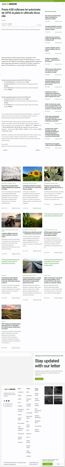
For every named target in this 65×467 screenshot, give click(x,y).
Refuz (58, 464)
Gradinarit (20, 405)
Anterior (5, 150)
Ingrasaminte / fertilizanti (7, 183)
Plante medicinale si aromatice (20, 428)
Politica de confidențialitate (9, 464)
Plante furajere (21, 423)
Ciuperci (19, 398)
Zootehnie (28, 456)
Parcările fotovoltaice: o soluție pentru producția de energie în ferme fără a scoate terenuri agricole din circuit (32, 280)
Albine (27, 391)
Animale (28, 388)
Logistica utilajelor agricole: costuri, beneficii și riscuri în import (10, 235)
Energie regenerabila (27, 275)
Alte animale (29, 395)
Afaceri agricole (36, 389)
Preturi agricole (38, 426)
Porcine (28, 437)
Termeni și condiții (22, 462)
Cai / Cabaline (29, 412)
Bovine (27, 409)
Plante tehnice (21, 433)
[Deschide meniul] (63, 4)
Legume (19, 414)
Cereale (19, 395)
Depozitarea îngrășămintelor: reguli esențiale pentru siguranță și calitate (11, 187)
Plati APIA (10, 23)
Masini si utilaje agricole (7, 229)
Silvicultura (20, 442)
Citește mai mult (58, 21)
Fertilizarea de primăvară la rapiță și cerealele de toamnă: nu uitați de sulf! (53, 187)
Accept (47, 464)
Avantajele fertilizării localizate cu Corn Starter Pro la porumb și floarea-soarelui (32, 187)
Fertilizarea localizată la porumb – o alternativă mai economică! (32, 233)
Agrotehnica (20, 391)
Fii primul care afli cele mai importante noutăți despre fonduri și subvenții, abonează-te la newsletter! (32, 1)
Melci (27, 421)
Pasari (27, 430)
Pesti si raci (28, 433)
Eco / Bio (34, 275)
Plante (14, 183)
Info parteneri (8, 405)
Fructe (19, 402)
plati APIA (4, 20)
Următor (38, 150)
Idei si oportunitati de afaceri (38, 410)
